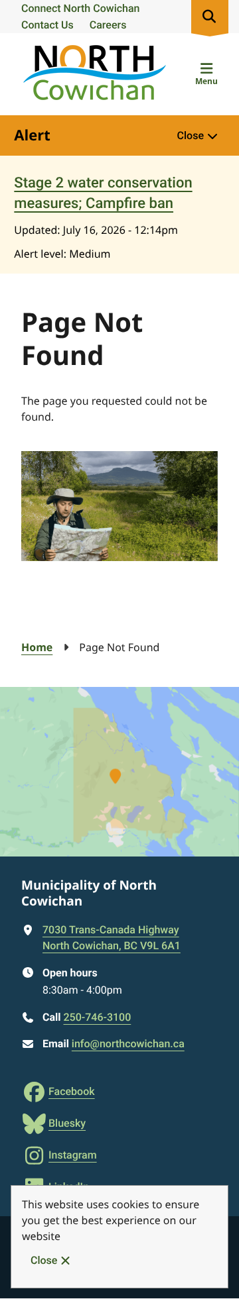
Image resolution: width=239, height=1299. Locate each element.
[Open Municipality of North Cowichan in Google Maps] (119, 772)
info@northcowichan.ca (128, 1043)
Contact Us (47, 25)
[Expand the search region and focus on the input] (209, 16)
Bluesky (67, 1123)
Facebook (71, 1091)
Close (44, 1260)
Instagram (72, 1155)
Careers (108, 25)
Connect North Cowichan (80, 8)
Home (36, 647)
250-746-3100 (97, 1017)
